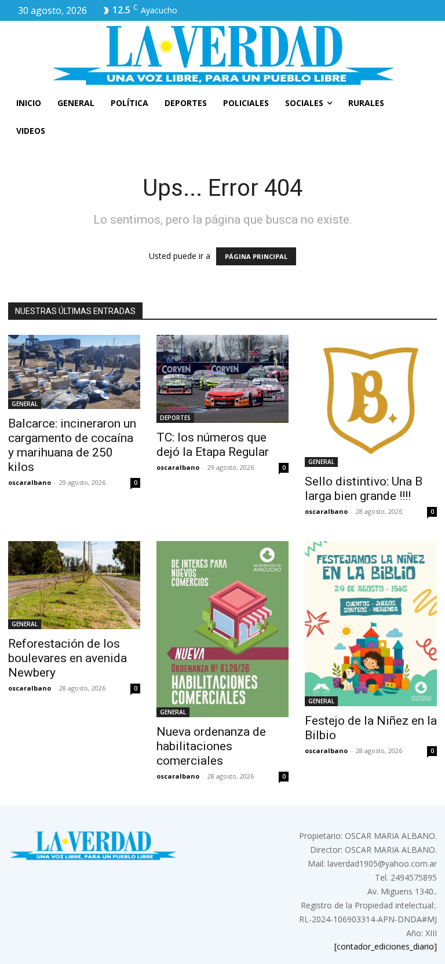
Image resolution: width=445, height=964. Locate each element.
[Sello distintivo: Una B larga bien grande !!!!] (371, 401)
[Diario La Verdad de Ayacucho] (222, 55)
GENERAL (25, 404)
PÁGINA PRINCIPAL (256, 256)
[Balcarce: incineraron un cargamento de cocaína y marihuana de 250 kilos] (74, 372)
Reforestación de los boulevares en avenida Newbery (67, 658)
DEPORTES (175, 418)
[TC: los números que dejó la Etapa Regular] (222, 379)
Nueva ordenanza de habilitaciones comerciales (211, 746)
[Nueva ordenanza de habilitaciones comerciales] (222, 629)
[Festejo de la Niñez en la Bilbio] (371, 623)
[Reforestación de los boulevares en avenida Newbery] (74, 585)
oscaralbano (29, 482)
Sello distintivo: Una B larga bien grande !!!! (363, 488)
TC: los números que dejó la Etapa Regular (212, 444)
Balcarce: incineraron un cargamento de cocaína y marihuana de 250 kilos (72, 445)
